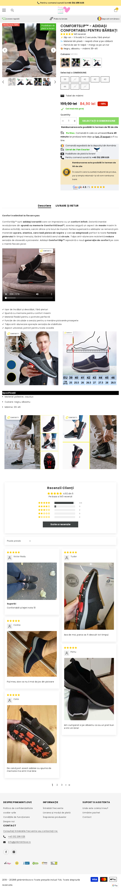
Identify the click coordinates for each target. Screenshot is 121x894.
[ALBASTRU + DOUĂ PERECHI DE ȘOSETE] (97, 62)
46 (85, 86)
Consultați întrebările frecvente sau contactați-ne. (30, 831)
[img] (13, 552)
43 (105, 79)
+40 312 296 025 (16, 836)
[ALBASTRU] (76, 62)
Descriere (44, 205)
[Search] (12, 10)
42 (95, 79)
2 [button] (57, 784)
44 (65, 86)
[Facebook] (6, 852)
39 (65, 79)
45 (75, 86)
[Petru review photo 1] (89, 689)
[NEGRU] (65, 62)
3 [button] (61, 784)
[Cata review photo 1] (32, 734)
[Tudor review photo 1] (89, 596)
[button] (4, 50)
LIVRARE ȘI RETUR (67, 205)
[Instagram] (14, 852)
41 (85, 79)
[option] (60, 3)
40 (75, 79)
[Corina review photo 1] (32, 654)
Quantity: (65, 114)
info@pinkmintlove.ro (19, 842)
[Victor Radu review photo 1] (32, 581)
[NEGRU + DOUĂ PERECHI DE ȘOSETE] (86, 62)
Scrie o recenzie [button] (60, 524)
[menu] (4, 10)
